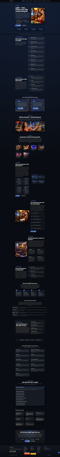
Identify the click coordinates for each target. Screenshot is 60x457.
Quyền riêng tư (39, 449)
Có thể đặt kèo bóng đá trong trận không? (21, 401)
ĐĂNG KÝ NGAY (27, 453)
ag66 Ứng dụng (32, 449)
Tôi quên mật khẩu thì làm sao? (20, 396)
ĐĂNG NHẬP (33, 453)
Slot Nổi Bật (25, 450)
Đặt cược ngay (17, 195)
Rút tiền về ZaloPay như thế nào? (20, 394)
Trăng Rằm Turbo (26, 452)
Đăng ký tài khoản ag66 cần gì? (20, 387)
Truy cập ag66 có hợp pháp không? (20, 404)
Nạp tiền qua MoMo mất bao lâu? (20, 391)
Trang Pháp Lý (25, 449)
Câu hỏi (38, 451)
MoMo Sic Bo (25, 451)
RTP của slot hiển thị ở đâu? (19, 399)
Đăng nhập (24, 25)
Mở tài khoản (18, 25)
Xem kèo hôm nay (23, 195)
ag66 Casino (38, 452)
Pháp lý (38, 450)
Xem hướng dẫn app (33, 231)
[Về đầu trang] (59, 452)
